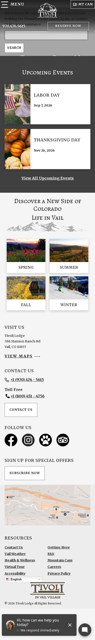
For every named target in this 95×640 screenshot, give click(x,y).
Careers (54, 567)
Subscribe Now (24, 473)
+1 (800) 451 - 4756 (27, 396)
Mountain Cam (60, 560)
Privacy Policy (59, 573)
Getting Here (59, 547)
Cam (85, 4)
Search (14, 48)
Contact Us (21, 410)
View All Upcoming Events (47, 178)
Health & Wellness (20, 560)
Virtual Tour (15, 567)
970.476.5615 (13, 26)
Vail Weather (15, 554)
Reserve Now (68, 26)
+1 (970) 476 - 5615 (27, 379)
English (16, 579)
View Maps (19, 356)
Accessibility (15, 573)
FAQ (51, 554)
